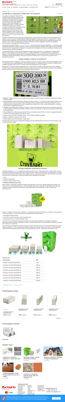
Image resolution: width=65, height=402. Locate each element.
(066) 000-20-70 (59, 3)
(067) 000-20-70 (59, 4)
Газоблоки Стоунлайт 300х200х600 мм (8, 312)
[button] (58, 318)
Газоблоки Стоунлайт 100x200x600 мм (39, 309)
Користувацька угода (42, 399)
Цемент (29, 389)
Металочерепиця (52, 7)
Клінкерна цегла (31, 390)
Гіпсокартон (20, 388)
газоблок (15, 171)
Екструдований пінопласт (21, 394)
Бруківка (29, 385)
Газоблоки (20, 390)
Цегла (57, 7)
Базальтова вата (21, 385)
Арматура (30, 386)
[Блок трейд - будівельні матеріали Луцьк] (7, 2)
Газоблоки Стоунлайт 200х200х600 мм (23, 309)
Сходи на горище (41, 390)
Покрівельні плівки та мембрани (41, 389)
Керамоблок (20, 389)
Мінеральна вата (21, 391)
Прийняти (56, 398)
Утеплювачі (20, 386)
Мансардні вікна (31, 394)
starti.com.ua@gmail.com (54, 391)
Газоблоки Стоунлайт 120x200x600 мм (54, 309)
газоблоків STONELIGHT (24, 45)
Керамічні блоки (31, 393)
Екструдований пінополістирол (40, 386)
